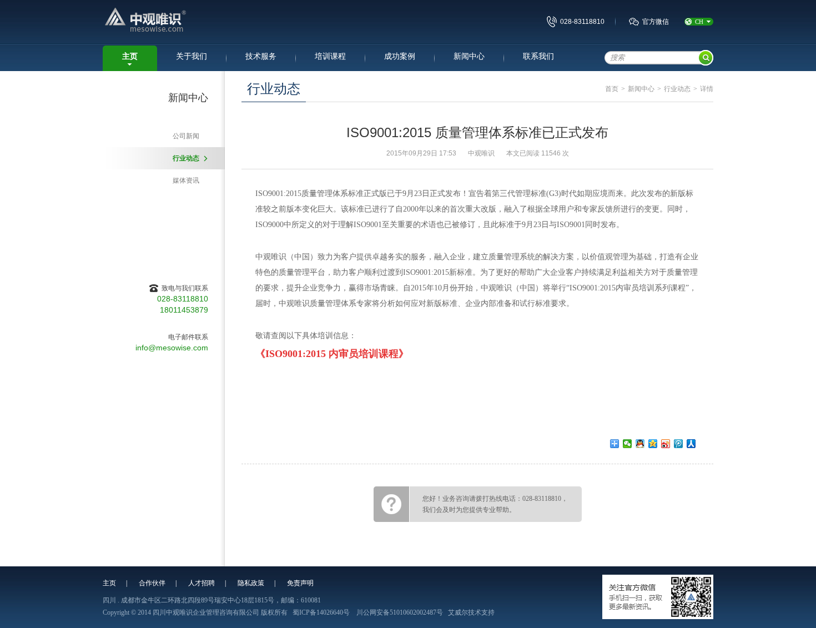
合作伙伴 (152, 583)
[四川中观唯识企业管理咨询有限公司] (175, 21)
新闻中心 (469, 56)
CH (699, 21)
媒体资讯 (186, 180)
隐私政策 (251, 583)
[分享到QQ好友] (640, 443)
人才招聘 (201, 583)
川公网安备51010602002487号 (399, 612)
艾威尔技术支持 (471, 612)
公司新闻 (186, 136)
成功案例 (399, 56)
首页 (611, 89)
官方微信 (655, 22)
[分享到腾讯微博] (678, 443)
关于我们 (191, 56)
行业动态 (186, 158)
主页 (130, 56)
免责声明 (300, 583)
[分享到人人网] (691, 443)
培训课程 (330, 56)
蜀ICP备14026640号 (321, 612)
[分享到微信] (627, 443)
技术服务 (260, 56)
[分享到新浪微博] (666, 443)
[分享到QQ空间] (653, 443)
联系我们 (538, 56)
